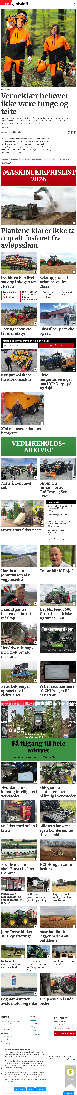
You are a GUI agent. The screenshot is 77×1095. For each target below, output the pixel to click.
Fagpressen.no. (10, 1081)
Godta (31, 1089)
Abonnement (35, 1023)
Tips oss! (34, 1037)
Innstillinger (68, 1093)
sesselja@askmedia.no (9, 1039)
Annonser (34, 1030)
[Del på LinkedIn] (71, 132)
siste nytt (67, 159)
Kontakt (33, 1020)
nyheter (5, 159)
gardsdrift (25, 159)
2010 (59, 159)
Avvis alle (40, 1089)
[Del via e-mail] (74, 132)
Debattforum (35, 1034)
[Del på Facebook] (68, 132)
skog (47, 159)
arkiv (53, 159)
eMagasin (34, 1027)
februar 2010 (37, 159)
